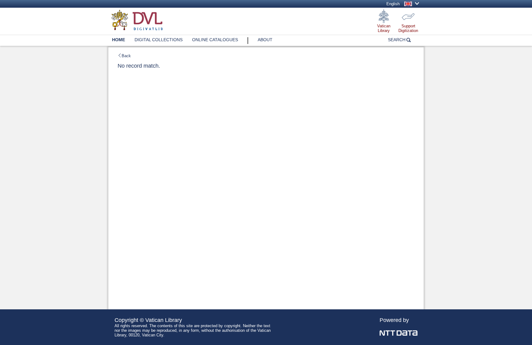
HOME (118, 39)
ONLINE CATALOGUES (215, 39)
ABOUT (265, 39)
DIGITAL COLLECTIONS (159, 39)
